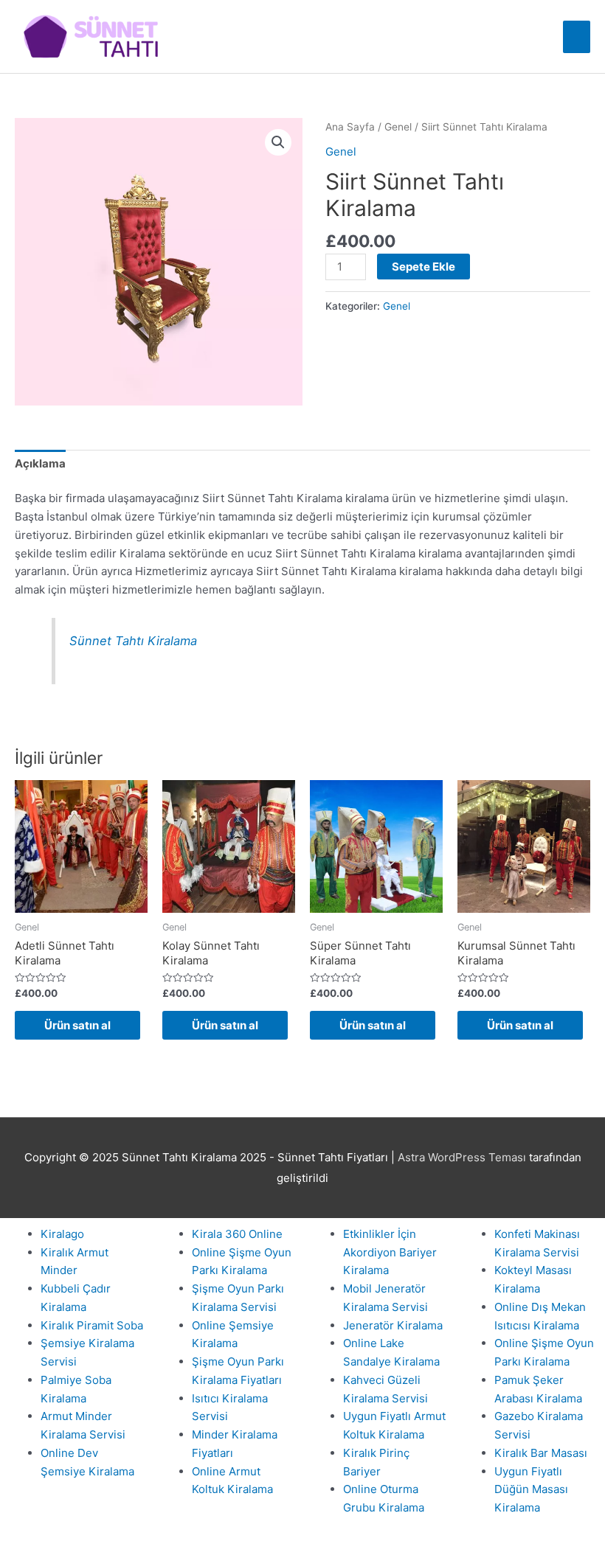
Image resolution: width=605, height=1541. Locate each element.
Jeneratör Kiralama (393, 1325)
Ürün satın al (77, 1025)
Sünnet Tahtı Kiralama (133, 640)
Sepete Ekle (423, 267)
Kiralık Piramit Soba (92, 1325)
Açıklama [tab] (40, 463)
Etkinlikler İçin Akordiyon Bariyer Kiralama (390, 1252)
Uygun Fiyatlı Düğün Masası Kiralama (531, 1489)
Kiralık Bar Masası (540, 1453)
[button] (278, 142)
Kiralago (62, 1234)
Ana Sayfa (350, 127)
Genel (398, 127)
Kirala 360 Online (237, 1234)
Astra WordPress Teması (462, 1157)
